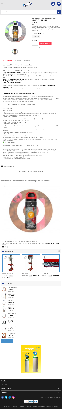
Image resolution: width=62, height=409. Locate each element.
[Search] (59, 12)
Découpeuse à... (12, 327)
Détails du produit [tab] (22, 61)
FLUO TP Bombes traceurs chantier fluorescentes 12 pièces (19, 241)
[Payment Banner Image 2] (31, 401)
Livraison (35, 406)
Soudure (28, 406)
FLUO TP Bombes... (13, 287)
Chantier (14, 406)
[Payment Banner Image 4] (36, 401)
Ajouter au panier (45, 43)
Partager (39, 47)
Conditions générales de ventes (48, 406)
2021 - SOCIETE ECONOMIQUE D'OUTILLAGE (49, 397)
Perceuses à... (26, 273)
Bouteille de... (11, 294)
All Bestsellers (7, 341)
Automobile (7, 406)
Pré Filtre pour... (12, 333)
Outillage (21, 406)
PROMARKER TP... (12, 314)
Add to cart (18, 274)
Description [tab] (7, 61)
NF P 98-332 (54, 98)
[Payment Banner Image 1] (26, 401)
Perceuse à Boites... (8, 273)
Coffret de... (45, 273)
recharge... (11, 307)
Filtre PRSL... (11, 320)
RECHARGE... (11, 301)
